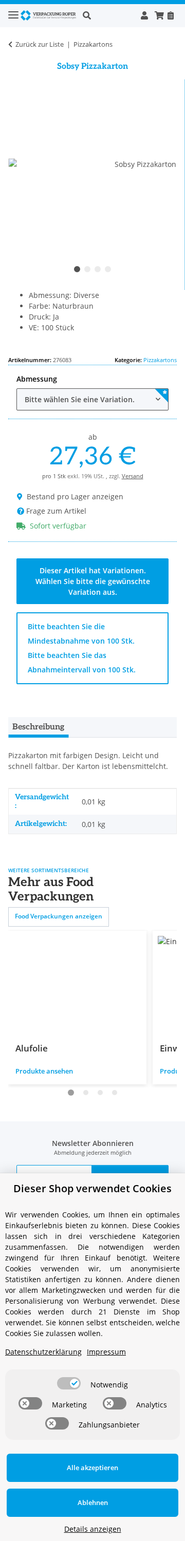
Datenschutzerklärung (43, 1352)
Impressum (106, 1352)
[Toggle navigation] (13, 10)
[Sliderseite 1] (71, 1092)
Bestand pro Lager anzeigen (75, 496)
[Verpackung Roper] (50, 15)
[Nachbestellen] (170, 15)
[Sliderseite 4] (114, 1092)
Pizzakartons (160, 360)
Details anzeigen (92, 1529)
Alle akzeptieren (92, 1467)
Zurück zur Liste (39, 44)
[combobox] (92, 399)
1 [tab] (77, 269)
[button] (108, 15)
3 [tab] (98, 269)
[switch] (69, 1383)
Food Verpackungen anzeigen (58, 916)
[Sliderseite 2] (85, 1092)
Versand (132, 476)
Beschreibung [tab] (38, 727)
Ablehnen (93, 1502)
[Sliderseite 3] (100, 1092)
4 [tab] (108, 269)
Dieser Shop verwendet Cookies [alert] (92, 1188)
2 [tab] (87, 269)
